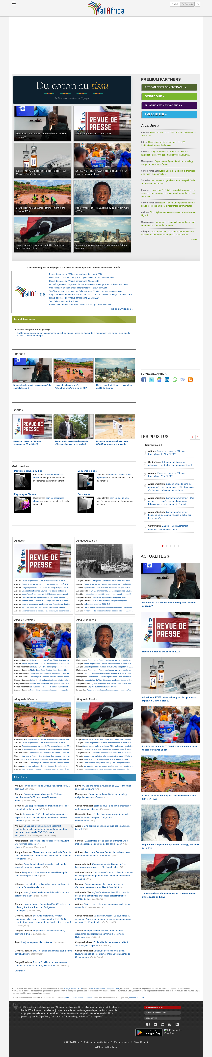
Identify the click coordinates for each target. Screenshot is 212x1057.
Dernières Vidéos (87, 470)
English (175, 4)
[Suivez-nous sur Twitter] (155, 1024)
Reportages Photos (25, 494)
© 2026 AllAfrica (71, 1042)
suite (194, 239)
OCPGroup (153, 96)
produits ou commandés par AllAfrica (78, 998)
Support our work (155, 1007)
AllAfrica (106, 8)
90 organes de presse (73, 988)
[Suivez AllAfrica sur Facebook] (143, 379)
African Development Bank (164, 87)
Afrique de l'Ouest (24, 699)
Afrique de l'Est (85, 619)
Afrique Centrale (23, 619)
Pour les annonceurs (156, 1013)
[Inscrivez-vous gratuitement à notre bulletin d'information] (182, 379)
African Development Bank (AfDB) (31, 329)
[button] (163, 546)
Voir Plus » (20, 970)
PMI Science (154, 114)
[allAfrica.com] (30, 292)
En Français (188, 4)
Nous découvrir (141, 1042)
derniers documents (119, 498)
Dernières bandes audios (28, 470)
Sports (17, 410)
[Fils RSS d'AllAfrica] (190, 379)
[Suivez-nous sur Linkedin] (162, 1024)
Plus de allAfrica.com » (121, 309)
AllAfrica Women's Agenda (162, 105)
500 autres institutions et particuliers (104, 988)
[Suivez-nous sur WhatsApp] (169, 1024)
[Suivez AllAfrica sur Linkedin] (167, 379)
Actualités (153, 556)
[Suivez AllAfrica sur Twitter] (151, 379)
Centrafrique (152, 444)
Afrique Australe (85, 540)
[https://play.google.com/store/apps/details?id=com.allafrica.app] (148, 1033)
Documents (84, 494)
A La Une (148, 125)
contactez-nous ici (136, 998)
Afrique (18, 540)
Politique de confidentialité (96, 1042)
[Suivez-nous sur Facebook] (148, 1024)
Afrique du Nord (85, 699)
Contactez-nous (121, 1042)
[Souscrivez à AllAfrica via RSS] (177, 1024)
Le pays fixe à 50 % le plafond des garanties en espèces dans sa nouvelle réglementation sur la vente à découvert (168, 193)
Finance (18, 353)
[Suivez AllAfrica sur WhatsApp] (175, 379)
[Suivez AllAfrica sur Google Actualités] (159, 379)
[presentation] (192, 437)
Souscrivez (151, 1018)
